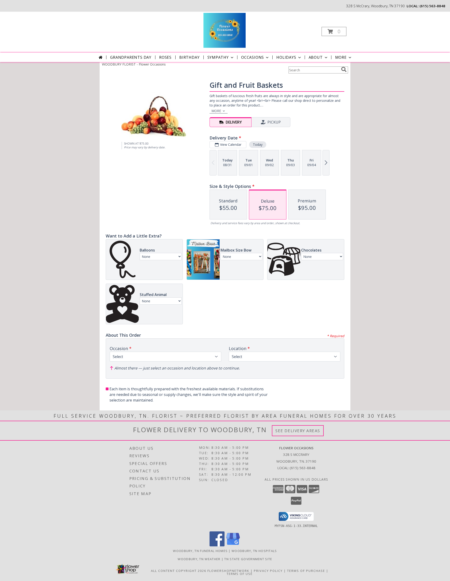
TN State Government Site (248, 559)
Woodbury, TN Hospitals (254, 551)
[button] (334, 31)
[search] (344, 69)
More (341, 57)
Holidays (286, 57)
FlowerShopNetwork (228, 571)
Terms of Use (240, 574)
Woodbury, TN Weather (199, 559)
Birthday (189, 57)
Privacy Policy (268, 571)
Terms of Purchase (306, 571)
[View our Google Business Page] (232, 545)
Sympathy (218, 57)
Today (257, 144)
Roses (165, 57)
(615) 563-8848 (432, 6)
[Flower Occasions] (224, 30)
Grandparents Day (130, 57)
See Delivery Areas (297, 430)
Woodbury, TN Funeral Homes (200, 551)
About (316, 57)
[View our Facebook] (217, 545)
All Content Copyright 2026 (178, 571)
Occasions (252, 57)
